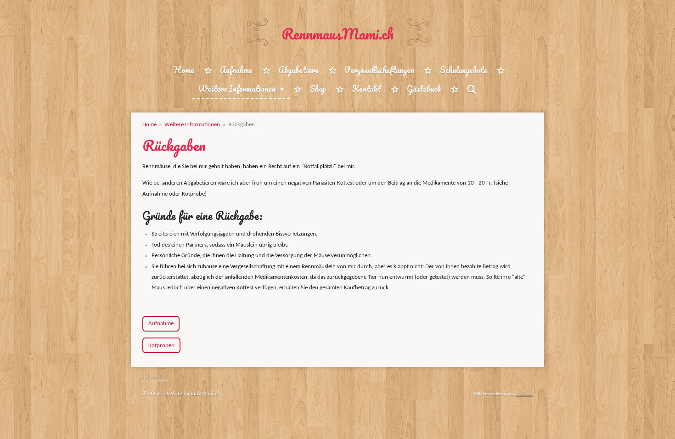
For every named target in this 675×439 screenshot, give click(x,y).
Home (149, 125)
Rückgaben (241, 125)
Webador (524, 394)
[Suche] (472, 89)
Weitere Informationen (192, 125)
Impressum (155, 378)
